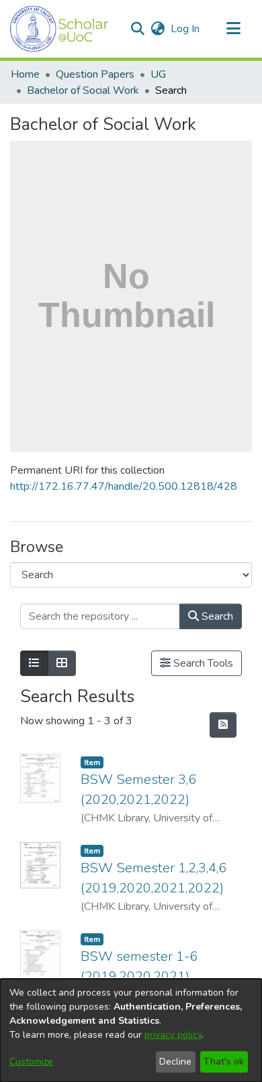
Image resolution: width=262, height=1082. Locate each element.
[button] (59, 28)
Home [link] (25, 74)
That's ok (224, 1061)
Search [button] (216, 616)
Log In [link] (186, 28)
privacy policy (173, 1034)
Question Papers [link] (95, 74)
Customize (31, 1061)
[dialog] (131, 1030)
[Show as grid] (62, 663)
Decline (175, 1061)
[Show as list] (34, 663)
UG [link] (158, 74)
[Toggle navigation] (233, 29)
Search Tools (202, 663)
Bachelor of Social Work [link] (83, 90)
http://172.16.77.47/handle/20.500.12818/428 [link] (123, 486)
